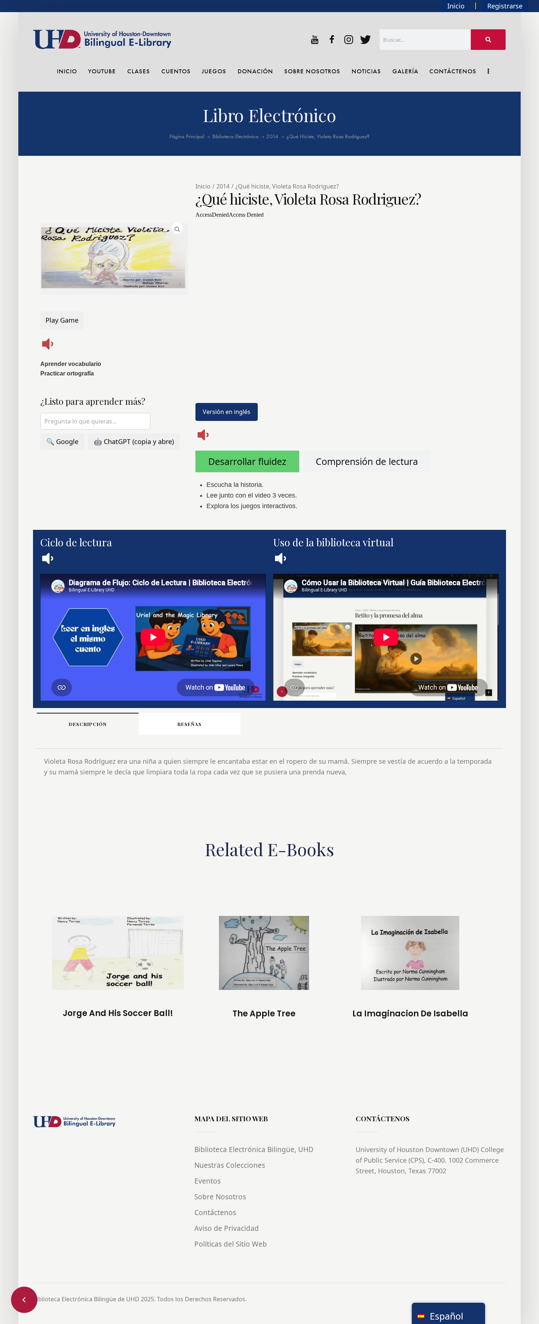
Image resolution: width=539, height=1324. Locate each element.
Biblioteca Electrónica (235, 136)
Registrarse (504, 5)
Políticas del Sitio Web (230, 1244)
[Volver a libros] (24, 1300)
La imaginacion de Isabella (410, 1014)
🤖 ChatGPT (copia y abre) (134, 441)
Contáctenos (215, 1212)
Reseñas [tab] (189, 724)
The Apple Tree (264, 1014)
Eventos (207, 1181)
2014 (272, 136)
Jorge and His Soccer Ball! (118, 1013)
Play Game (61, 320)
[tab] (247, 461)
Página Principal (186, 136)
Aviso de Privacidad (226, 1228)
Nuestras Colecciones (229, 1165)
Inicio (456, 5)
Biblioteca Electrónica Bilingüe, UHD (254, 1149)
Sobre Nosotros (220, 1197)
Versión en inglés (226, 412)
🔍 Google (62, 441)
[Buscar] (488, 39)
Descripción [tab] (88, 724)
